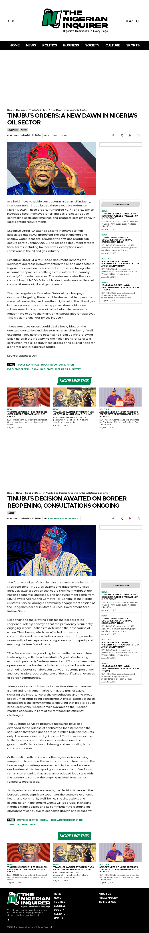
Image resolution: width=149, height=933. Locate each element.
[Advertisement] (74, 77)
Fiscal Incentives (42, 369)
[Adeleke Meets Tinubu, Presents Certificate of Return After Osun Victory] (120, 397)
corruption (66, 365)
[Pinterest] (129, 135)
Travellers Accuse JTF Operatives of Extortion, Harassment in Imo (116, 239)
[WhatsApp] (138, 135)
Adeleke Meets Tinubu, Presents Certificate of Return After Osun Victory (120, 263)
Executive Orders (18, 369)
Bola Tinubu (49, 365)
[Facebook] (8, 21)
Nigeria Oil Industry (68, 369)
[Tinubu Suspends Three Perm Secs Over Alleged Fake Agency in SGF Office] (28, 397)
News (23, 129)
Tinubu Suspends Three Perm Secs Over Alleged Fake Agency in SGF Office (119, 216)
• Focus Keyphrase (28, 365)
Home (10, 110)
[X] (12, 21)
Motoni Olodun (57, 135)
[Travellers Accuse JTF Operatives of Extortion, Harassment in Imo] (74, 397)
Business (21, 110)
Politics (106, 259)
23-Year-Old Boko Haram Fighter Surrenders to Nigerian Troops (120, 287)
